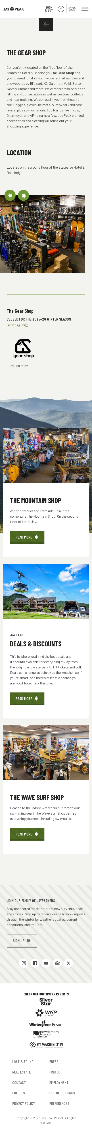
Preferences (59, 1103)
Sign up (19, 940)
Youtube (46, 963)
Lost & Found (22, 1061)
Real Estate (21, 1071)
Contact (19, 1082)
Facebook (34, 963)
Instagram (23, 963)
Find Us (55, 1071)
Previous (10, 195)
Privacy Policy (23, 1103)
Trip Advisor (57, 963)
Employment (59, 1082)
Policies (18, 1092)
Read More (30, 539)
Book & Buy (49, 8)
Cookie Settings (62, 1092)
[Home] (12, 9)
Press (53, 1061)
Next (23, 195)
